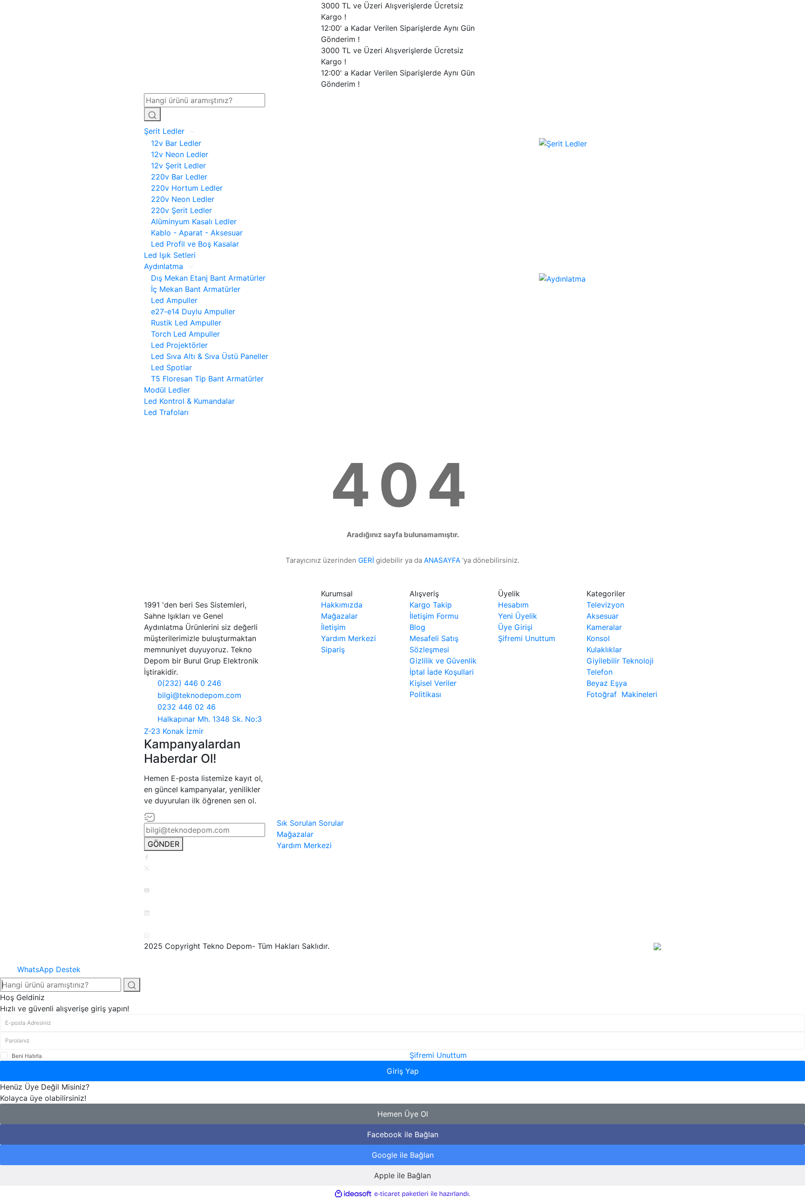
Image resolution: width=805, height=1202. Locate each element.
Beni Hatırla (27, 1055)
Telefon (600, 672)
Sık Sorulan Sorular (310, 823)
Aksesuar (603, 616)
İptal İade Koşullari (441, 672)
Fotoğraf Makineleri (622, 694)
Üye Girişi (515, 627)
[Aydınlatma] (562, 278)
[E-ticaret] (401, 1194)
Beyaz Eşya (607, 683)
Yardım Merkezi (348, 638)
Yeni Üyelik (517, 616)
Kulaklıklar (604, 649)
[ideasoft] (353, 1194)
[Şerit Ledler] (563, 143)
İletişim (333, 627)
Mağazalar (339, 616)
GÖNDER (163, 844)
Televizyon (605, 604)
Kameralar (604, 627)
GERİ (366, 560)
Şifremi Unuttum (526, 638)
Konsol (598, 638)
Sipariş (333, 649)
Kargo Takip (430, 604)
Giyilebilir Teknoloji (620, 660)
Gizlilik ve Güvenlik (443, 660)
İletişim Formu (433, 616)
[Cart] (547, 119)
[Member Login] (547, 107)
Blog (417, 627)
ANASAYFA (442, 560)
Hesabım (513, 604)
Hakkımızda (341, 604)
